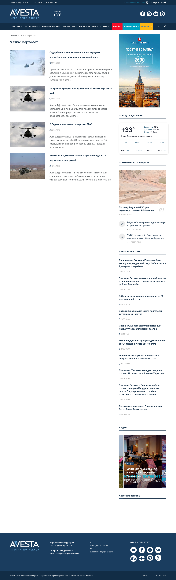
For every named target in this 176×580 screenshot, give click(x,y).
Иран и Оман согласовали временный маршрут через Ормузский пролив (140, 327)
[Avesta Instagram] (150, 550)
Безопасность (50, 26)
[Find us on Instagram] (149, 13)
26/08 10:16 (125, 304)
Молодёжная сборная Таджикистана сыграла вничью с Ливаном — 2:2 (139, 357)
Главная (13, 35)
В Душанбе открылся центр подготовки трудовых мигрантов (141, 312)
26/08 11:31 (125, 334)
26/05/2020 (55, 98)
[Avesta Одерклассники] (158, 558)
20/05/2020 (55, 130)
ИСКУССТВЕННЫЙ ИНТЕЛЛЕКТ (134, 3)
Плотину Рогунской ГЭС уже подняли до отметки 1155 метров (136, 209)
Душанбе (57, 11)
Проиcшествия (87, 26)
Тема (22, 35)
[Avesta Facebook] (142, 550)
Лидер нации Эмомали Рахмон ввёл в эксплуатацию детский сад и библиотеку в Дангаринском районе (142, 263)
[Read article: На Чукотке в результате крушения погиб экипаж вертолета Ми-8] (27, 98)
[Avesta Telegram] (150, 558)
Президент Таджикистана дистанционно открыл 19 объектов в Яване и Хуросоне (141, 372)
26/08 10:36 (125, 349)
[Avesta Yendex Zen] (142, 558)
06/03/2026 (55, 63)
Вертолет (31, 35)
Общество (69, 26)
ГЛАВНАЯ (38, 2)
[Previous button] (121, 461)
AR (157, 2)
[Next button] (164, 461)
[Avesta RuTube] (133, 558)
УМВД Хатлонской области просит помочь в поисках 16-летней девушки (145, 236)
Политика (15, 26)
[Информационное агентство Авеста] (24, 13)
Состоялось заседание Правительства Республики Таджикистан (140, 407)
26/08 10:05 (125, 378)
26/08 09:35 (125, 414)
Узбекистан (130, 26)
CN (153, 2)
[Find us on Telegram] (162, 13)
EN (162, 2)
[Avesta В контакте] (158, 550)
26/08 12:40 (125, 271)
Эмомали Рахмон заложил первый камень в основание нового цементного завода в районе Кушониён (142, 281)
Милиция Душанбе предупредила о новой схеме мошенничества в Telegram (142, 342)
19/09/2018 (55, 166)
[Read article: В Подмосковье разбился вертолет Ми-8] (27, 134)
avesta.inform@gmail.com (101, 551)
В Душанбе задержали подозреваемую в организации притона (146, 224)
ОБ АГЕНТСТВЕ (51, 2)
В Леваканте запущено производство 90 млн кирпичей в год (141, 297)
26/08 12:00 (125, 319)
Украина (145, 26)
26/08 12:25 (125, 289)
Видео (130, 467)
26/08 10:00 (125, 399)
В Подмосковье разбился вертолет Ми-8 (71, 124)
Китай (116, 26)
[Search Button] (165, 26)
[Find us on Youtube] (155, 13)
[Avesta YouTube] (133, 550)
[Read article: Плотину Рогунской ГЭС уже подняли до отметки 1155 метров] (142, 187)
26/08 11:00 (125, 363)
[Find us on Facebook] (142, 13)
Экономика (31, 26)
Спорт (104, 26)
